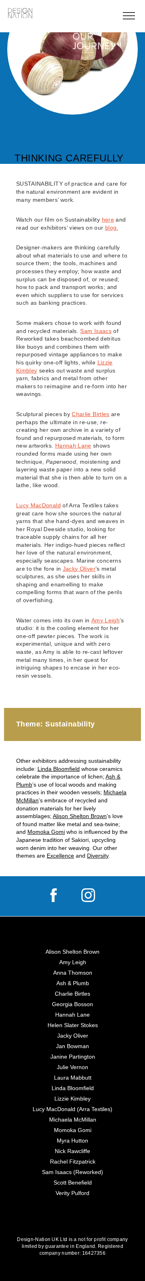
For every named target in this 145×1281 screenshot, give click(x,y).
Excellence (60, 855)
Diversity (97, 855)
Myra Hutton (72, 1140)
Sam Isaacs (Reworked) (72, 1172)
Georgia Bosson (72, 1004)
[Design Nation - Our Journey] (20, 14)
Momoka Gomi (46, 832)
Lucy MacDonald (38, 505)
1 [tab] (52, 107)
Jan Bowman (72, 1046)
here (108, 219)
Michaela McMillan (72, 1119)
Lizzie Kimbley (72, 1098)
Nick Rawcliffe (72, 1151)
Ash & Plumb (72, 983)
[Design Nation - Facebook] (53, 900)
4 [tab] (83, 107)
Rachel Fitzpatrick (72, 1161)
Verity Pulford (72, 1193)
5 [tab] (93, 107)
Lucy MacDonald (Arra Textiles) (72, 1109)
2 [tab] (62, 107)
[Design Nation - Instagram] (88, 900)
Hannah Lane (73, 445)
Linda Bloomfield (58, 769)
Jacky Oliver (79, 568)
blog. (111, 227)
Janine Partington (72, 1056)
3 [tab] (72, 107)
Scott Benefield (73, 1182)
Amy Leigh (105, 620)
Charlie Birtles (90, 414)
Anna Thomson (72, 972)
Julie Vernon (72, 1067)
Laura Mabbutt (72, 1077)
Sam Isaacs (96, 331)
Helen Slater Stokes (73, 1025)
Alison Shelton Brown (80, 816)
